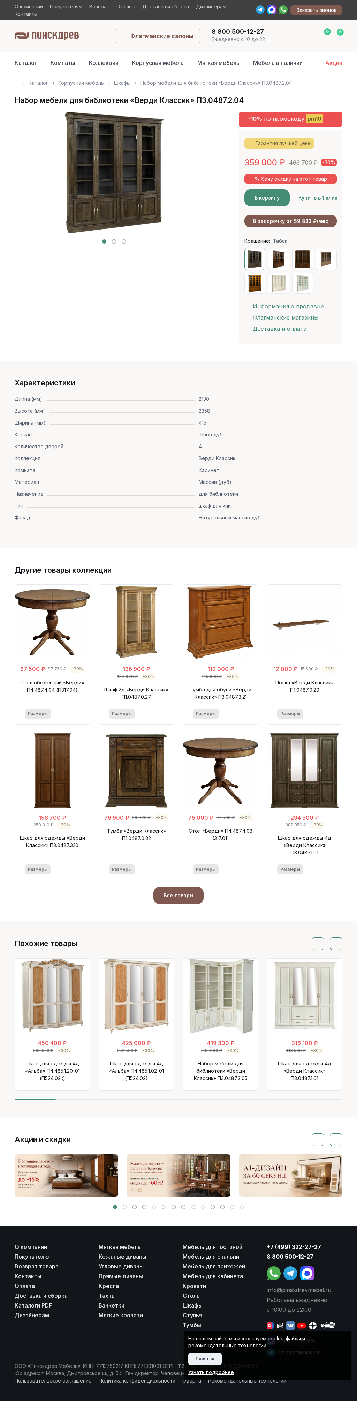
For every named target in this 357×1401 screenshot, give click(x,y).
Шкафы (122, 83)
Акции (333, 62)
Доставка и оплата (279, 328)
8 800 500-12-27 (290, 1256)
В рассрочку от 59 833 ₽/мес (290, 221)
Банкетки (111, 1305)
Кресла (109, 1285)
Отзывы (125, 6)
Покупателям (66, 6)
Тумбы (192, 1324)
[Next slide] (200, 177)
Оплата (25, 1285)
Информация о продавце (288, 306)
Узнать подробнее (211, 1372)
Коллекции (104, 62)
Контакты (26, 14)
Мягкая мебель (218, 62)
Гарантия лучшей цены (283, 143)
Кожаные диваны (122, 1256)
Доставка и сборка (165, 6)
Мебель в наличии (278, 62)
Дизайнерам (211, 6)
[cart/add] (75, 713)
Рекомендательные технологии (247, 1381)
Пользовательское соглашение (53, 1381)
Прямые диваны (121, 1276)
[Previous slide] (28, 177)
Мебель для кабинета (213, 1276)
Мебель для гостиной (212, 1246)
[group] (67, 1175)
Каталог (26, 62)
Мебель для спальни (211, 1256)
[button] (104, 241)
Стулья (192, 1315)
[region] (179, 80)
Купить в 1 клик (317, 198)
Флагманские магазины (285, 317)
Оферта (191, 1381)
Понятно (205, 1358)
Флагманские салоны (161, 35)
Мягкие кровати (121, 1315)
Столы (192, 1295)
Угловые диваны (121, 1266)
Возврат (99, 6)
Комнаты (63, 62)
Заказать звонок (316, 10)
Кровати (194, 1285)
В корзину (267, 198)
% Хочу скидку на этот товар (291, 179)
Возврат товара (37, 1266)
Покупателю (32, 1256)
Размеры (38, 713)
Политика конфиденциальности (137, 1381)
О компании (29, 6)
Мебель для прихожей (214, 1266)
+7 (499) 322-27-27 (294, 1246)
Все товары (178, 895)
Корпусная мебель (158, 62)
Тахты (107, 1295)
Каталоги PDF (33, 1305)
